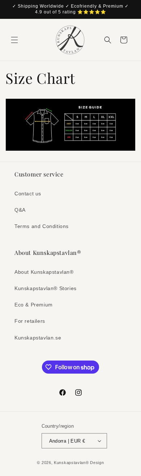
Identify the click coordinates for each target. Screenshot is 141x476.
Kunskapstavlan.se (37, 338)
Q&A (20, 210)
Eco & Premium (33, 305)
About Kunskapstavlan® (44, 272)
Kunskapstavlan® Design (79, 462)
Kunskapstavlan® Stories (45, 288)
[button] (14, 40)
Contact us (27, 193)
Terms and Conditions (41, 226)
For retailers (29, 321)
